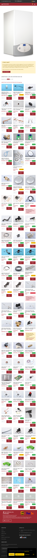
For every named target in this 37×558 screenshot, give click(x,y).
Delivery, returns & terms (5, 537)
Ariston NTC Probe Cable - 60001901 (29, 367)
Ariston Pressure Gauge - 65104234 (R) (17, 400)
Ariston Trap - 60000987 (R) (4, 486)
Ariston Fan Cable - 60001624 (29, 204)
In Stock (10, 95)
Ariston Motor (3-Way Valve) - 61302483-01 (18, 351)
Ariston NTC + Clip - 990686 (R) (5, 367)
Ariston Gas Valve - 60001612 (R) (29, 257)
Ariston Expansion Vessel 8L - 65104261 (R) (30, 187)
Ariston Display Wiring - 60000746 (5, 159)
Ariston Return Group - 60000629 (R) (30, 436)
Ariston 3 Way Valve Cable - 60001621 (18, 93)
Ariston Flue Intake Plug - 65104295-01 (17, 241)
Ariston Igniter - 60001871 (5, 290)
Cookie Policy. (26, 551)
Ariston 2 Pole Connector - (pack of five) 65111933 (6, 93)
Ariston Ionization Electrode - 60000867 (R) (30, 311)
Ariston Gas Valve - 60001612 (17, 257)
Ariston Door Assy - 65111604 (18, 167)
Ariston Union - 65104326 (28, 485)
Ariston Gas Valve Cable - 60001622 (5, 274)
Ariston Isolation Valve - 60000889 (17, 329)
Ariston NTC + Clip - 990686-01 (17, 367)
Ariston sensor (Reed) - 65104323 (18, 453)
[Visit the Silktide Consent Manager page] (33, 554)
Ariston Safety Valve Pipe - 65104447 (6, 453)
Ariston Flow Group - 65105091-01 (18, 224)
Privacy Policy (3, 539)
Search (4, 551)
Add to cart (9, 98)
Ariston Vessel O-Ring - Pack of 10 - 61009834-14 (6, 502)
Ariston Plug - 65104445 (28, 383)
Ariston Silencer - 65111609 (29, 453)
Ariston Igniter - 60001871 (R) (17, 290)
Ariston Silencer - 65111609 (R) (5, 469)
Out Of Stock (33, 205)
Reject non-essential (19, 554)
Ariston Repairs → (6, 71)
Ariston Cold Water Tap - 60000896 (6, 142)
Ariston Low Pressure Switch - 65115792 (30, 339)
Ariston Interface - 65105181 (17, 311)
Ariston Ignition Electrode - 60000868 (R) (30, 290)
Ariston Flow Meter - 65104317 (30, 224)
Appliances (3, 531)
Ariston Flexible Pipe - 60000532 (6, 224)
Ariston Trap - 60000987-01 (16, 486)
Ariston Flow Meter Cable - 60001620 (6, 241)
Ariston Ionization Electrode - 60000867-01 (6, 329)
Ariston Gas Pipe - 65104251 (5, 257)
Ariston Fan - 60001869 (6, 203)
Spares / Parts (3, 533)
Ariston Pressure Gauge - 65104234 (5, 400)
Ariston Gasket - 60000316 (17, 274)
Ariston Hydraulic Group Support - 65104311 (29, 273)
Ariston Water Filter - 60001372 (18, 502)
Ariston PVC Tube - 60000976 (5, 436)
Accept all (11, 554)
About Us (2, 535)
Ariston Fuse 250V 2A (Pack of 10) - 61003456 (30, 241)
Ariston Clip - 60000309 (28, 126)
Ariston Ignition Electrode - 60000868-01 (6, 311)
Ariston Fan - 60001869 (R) (18, 204)
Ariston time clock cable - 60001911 (29, 469)
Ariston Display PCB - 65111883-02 (30, 142)
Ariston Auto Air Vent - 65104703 (6, 109)
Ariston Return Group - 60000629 (18, 436)
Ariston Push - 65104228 (28, 420)
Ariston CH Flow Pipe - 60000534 (6, 126)
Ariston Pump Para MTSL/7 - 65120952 (17, 416)
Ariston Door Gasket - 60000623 (30, 159)
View (6, 87)
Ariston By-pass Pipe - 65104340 (30, 109)
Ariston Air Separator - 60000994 (30, 93)
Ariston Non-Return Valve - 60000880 (30, 351)
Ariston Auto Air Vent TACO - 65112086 (18, 109)
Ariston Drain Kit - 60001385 (5, 184)
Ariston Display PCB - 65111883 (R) (18, 142)
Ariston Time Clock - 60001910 (18, 469)
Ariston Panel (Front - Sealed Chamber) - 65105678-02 (6, 383)
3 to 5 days (21, 94)
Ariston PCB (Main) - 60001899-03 (17, 383)
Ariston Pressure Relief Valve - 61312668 (30, 400)
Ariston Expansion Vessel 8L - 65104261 (17, 187)
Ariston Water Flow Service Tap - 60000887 (30, 502)
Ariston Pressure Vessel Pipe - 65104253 (6, 416)
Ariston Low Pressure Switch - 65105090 (30, 328)
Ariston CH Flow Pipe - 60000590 (18, 126)
